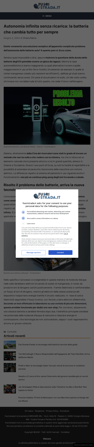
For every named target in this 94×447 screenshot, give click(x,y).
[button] (47, 223)
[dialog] (47, 223)
